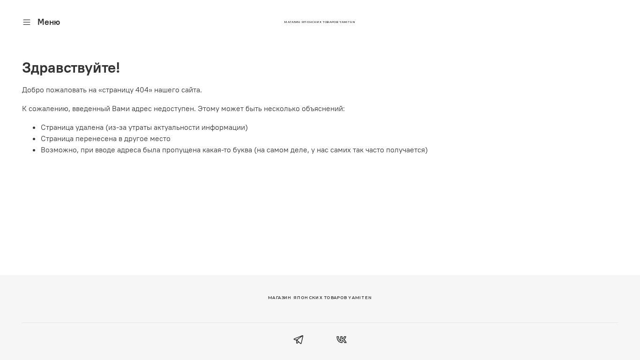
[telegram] (298, 340)
